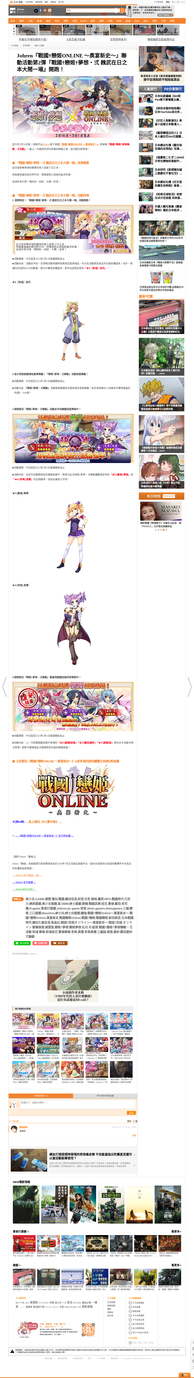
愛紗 (117, 932)
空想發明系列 (118, 39)
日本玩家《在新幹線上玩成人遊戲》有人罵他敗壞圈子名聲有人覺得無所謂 (121, 1288)
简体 (168, 2)
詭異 (92, 21)
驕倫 (84, 913)
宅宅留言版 (41, 1096)
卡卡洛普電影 (138, 1315)
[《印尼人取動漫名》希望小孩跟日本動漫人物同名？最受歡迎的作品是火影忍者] (161, 123)
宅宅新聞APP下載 (50, 10)
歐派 (70, 1302)
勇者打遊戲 (48, 908)
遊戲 (128, 21)
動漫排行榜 (39, 1307)
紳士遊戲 (75, 903)
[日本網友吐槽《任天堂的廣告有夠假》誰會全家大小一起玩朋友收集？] (161, 184)
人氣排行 (150, 89)
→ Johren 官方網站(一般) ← (27, 875)
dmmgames (113, 908)
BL (23, 1302)
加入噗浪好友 (45, 10)
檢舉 (134, 1127)
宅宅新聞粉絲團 (40, 10)
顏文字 (111, 14)
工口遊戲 (35, 913)
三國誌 (101, 932)
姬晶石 (55, 922)
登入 (186, 1375)
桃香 (110, 932)
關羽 (118, 903)
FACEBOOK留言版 (105, 1096)
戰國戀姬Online (70, 918)
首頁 (12, 21)
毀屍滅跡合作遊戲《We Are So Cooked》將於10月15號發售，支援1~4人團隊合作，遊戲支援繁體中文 (48, 1288)
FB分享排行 (173, 89)
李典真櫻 (90, 932)
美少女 (30, 899)
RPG (107, 899)
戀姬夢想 (75, 927)
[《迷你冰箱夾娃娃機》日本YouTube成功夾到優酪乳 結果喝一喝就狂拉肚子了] (161, 110)
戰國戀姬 (102, 918)
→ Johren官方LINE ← (24, 889)
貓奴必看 (86, 1302)
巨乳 (87, 899)
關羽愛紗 (126, 932)
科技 (110, 21)
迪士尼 (58, 1302)
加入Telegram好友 (140, 1332)
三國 (126, 908)
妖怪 (81, 899)
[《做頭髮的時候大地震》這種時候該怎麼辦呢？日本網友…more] (161, 430)
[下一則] (189, 686)
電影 (46, 2)
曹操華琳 (64, 932)
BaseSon (48, 913)
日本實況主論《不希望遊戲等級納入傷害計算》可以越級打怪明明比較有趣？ (96, 1288)
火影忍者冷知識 (75, 39)
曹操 (111, 903)
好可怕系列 (44, 1303)
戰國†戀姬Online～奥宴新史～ (108, 913)
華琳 (42, 932)
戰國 (61, 899)
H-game (34, 908)
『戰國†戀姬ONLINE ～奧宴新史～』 (80, 144)
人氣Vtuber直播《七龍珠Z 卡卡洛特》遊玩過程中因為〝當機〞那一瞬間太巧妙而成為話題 (145, 1288)
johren (32, 954)
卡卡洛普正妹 (138, 1320)
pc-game (73, 908)
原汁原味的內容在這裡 (24, 158)
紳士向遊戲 (72, 913)
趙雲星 (49, 927)
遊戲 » (17, 1265)
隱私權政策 (63, 1358)
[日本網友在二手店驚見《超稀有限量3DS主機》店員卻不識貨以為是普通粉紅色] (161, 319)
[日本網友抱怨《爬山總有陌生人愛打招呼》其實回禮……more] (161, 353)
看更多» (176, 1231)
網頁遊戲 (35, 903)
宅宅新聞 (29, 2)
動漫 (75, 14)
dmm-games (96, 908)
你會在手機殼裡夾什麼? (33, 39)
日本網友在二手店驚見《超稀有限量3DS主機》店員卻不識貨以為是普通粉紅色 (161, 330)
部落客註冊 (78, 1358)
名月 (85, 927)
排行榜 (61, 2)
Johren (46, 144)
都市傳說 (77, 1303)
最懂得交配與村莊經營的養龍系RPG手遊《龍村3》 (48, 1254)
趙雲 (48, 899)
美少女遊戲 (49, 903)
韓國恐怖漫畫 (70, 1307)
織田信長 (71, 899)
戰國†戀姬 (88, 918)
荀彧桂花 (52, 932)
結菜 (95, 927)
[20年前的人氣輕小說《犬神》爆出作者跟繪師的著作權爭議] (161, 473)
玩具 (137, 21)
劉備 (85, 903)
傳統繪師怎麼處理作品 (161, 39)
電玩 (55, 899)
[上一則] (4, 686)
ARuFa (56, 1307)
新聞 (134, 1342)
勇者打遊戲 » (21, 1231)
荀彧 (35, 932)
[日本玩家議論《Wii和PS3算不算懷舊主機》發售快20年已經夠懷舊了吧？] (161, 98)
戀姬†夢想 (62, 927)
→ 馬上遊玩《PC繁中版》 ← (43, 821)
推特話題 (92, 14)
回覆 (134, 1135)
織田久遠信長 (41, 922)
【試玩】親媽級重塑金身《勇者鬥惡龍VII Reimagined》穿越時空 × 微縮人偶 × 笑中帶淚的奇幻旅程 (169, 1254)
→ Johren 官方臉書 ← (24, 882)
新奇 (57, 21)
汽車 (163, 21)
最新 (21, 21)
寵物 (66, 21)
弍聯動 (30, 936)
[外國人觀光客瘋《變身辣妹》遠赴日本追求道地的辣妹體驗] (161, 209)
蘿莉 (101, 899)
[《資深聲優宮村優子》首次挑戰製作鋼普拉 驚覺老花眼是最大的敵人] (156, 514)
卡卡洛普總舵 (138, 1303)
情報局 (53, 2)
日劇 (79, 1307)
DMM (65, 903)
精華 (172, 21)
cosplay (22, 1307)
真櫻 (81, 932)
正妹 (30, 21)
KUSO (83, 21)
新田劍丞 (115, 918)
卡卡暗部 (101, 1358)
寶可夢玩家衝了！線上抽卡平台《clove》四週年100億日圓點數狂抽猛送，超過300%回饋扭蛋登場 (24, 1254)
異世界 (104, 14)
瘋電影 (34, 1302)
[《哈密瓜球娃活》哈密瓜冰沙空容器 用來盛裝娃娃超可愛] (161, 196)
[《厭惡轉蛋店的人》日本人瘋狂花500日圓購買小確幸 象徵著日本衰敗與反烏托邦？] (161, 135)
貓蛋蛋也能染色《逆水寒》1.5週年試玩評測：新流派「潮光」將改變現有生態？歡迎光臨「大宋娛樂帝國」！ (72, 1254)
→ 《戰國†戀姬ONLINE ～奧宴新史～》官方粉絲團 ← (44, 835)
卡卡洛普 (14, 46)
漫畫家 (29, 1307)
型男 (75, 21)
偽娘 (99, 14)
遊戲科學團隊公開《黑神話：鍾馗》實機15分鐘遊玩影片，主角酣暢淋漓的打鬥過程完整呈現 (169, 1288)
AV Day (48, 1307)
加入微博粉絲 (138, 1328)
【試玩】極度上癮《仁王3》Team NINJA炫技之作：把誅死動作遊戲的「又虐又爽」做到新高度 (145, 1254)
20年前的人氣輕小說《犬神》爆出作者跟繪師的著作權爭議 (160, 485)
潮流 (154, 21)
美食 (119, 21)
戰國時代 (118, 899)
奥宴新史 (53, 918)
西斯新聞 (38, 2)
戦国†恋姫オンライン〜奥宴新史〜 (84, 922)
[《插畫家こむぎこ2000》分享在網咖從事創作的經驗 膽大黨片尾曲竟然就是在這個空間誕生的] (161, 159)
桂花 (104, 903)
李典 (74, 932)
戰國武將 (95, 903)
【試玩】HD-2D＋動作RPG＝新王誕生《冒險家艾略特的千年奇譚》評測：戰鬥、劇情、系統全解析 (97, 1254)
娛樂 (101, 21)
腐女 (27, 1303)
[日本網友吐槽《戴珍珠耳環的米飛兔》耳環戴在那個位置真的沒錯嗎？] (161, 147)
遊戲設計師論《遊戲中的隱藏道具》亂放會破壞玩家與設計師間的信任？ (72, 1288)
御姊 (94, 899)
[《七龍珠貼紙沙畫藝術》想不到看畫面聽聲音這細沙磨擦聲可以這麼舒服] (161, 396)
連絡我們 (114, 1358)
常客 (83, 908)
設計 (146, 21)
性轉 (52, 1302)
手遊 (61, 1307)
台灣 (86, 14)
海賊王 (81, 14)
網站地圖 (48, 1358)
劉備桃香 (38, 927)
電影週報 (87, 1306)
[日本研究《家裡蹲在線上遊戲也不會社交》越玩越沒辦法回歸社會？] (161, 172)
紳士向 (59, 913)
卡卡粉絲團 (158, 2)
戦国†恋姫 (115, 922)
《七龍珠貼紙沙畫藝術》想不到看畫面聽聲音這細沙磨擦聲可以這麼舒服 (161, 407)
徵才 (90, 1358)
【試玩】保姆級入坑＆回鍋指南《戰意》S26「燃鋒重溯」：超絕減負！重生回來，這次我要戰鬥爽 (121, 1254)
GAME (39, 899)
